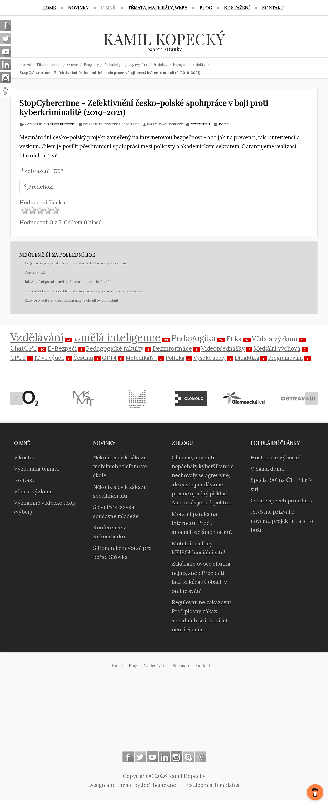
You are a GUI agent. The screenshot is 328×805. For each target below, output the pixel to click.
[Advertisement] (164, 714)
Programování (285, 357)
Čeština (83, 357)
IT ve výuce (49, 357)
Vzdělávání (36, 337)
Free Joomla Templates (211, 784)
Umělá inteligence (117, 337)
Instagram (176, 756)
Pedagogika (193, 338)
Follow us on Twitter (140, 756)
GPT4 (109, 357)
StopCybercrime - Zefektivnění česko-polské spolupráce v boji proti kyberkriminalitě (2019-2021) (143, 107)
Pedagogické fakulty (115, 348)
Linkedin (164, 756)
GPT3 (18, 357)
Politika (175, 357)
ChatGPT (23, 348)
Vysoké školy (209, 357)
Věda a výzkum (275, 339)
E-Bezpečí (62, 348)
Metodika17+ (141, 357)
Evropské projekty (59, 124)
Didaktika (247, 357)
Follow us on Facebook (128, 756)
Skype (188, 756)
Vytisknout (200, 124)
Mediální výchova (276, 348)
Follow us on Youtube (152, 756)
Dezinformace (172, 348)
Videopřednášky (223, 348)
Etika (234, 338)
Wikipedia (200, 756)
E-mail (223, 124)
